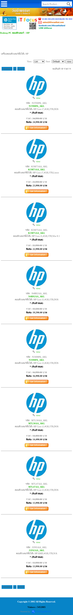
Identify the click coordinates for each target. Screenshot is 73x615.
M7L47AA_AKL (36, 487)
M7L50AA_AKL (36, 423)
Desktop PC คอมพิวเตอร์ (12, 33)
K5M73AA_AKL (36, 169)
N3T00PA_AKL (36, 106)
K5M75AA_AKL (36, 233)
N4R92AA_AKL (36, 296)
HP (28, 33)
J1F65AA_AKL (36, 550)
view (37, 98)
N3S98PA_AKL (36, 360)
